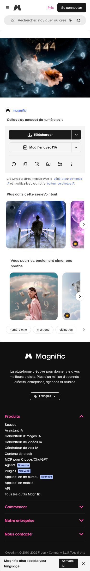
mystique (43, 330)
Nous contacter (19, 533)
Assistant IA (14, 430)
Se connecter (71, 7)
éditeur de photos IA (60, 183)
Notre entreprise (19, 520)
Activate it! (68, 563)
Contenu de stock (18, 454)
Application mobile (19, 483)
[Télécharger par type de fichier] (76, 134)
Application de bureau (28, 477)
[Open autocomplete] (10, 20)
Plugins (17, 471)
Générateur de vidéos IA (23, 442)
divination (66, 330)
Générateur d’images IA (23, 436)
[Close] (83, 563)
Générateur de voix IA (21, 448)
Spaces (10, 424)
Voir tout (50, 194)
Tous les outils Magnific (23, 494)
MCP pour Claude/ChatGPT (26, 459)
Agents (17, 465)
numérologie (18, 330)
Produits (12, 416)
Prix (51, 7)
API (7, 488)
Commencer (16, 506)
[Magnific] (45, 357)
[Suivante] (83, 224)
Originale (31, 41)
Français (45, 396)
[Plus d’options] (71, 164)
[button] (45, 396)
